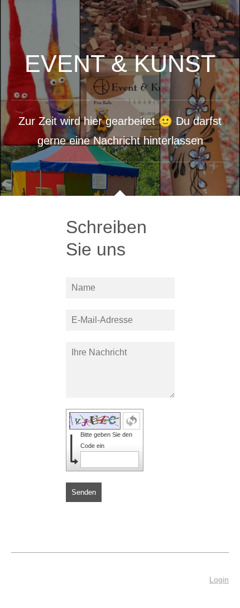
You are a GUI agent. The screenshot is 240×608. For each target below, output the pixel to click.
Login (219, 579)
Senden (83, 492)
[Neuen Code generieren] (131, 421)
